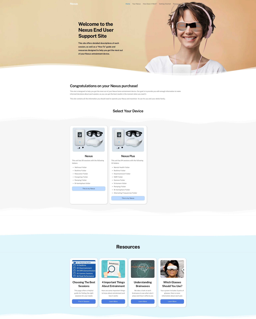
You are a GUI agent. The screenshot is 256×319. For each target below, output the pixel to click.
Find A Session (83, 301)
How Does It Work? (150, 4)
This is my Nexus (88, 189)
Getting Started (165, 4)
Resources (177, 4)
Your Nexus (136, 4)
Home (128, 4)
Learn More (113, 301)
